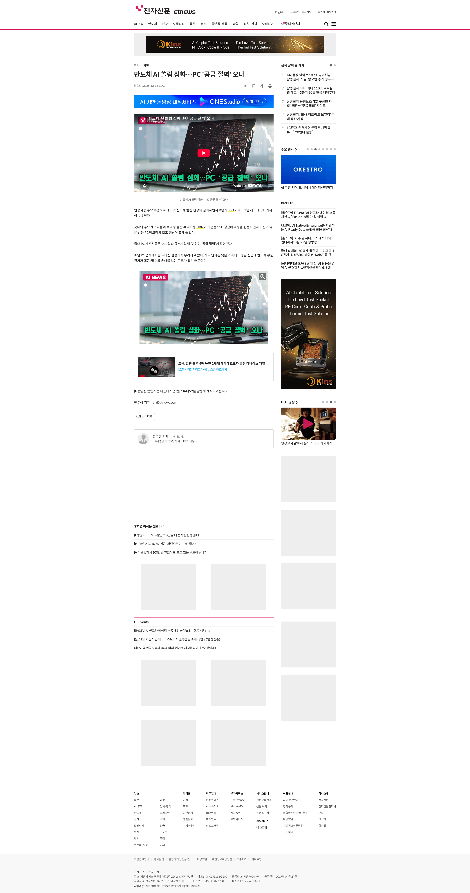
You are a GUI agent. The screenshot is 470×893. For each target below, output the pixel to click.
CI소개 (322, 819)
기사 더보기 (176, 436)
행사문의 (288, 806)
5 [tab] (323, 149)
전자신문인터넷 (327, 806)
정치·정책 (250, 24)
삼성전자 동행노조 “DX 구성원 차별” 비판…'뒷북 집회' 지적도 (309, 104)
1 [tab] (331, 65)
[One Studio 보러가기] (204, 102)
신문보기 (294, 12)
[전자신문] (166, 9)
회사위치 (324, 825)
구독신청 (306, 12)
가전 (146, 66)
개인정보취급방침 (293, 825)
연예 (185, 800)
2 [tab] (335, 65)
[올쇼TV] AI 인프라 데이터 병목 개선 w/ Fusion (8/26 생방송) (172, 631)
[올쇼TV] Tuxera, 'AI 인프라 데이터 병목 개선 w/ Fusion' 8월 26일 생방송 (308, 215)
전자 (165, 24)
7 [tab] (331, 149)
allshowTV (237, 806)
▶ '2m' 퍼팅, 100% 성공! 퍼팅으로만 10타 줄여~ (165, 544)
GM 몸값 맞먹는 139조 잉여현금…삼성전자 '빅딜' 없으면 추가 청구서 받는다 (310, 77)
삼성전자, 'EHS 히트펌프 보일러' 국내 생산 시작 (311, 117)
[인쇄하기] (270, 86)
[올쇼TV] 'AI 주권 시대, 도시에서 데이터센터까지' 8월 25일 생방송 (308, 240)
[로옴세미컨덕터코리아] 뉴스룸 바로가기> (203, 370)
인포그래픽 (212, 825)
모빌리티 (179, 24)
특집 (162, 838)
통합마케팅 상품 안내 (295, 813)
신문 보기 (261, 806)
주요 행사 (289, 149)
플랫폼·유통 (220, 24)
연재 (162, 845)
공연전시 (188, 813)
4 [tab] (319, 149)
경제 (203, 24)
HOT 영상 (289, 402)
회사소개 (154, 872)
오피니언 (268, 24)
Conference (238, 800)
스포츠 (163, 832)
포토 (185, 806)
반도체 (152, 24)
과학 (235, 24)
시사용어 (236, 813)
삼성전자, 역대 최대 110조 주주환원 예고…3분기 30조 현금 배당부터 (311, 90)
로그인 (321, 12)
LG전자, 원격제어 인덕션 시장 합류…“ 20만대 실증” (309, 130)
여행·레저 (188, 825)
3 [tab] (315, 149)
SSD (231, 210)
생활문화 (188, 819)
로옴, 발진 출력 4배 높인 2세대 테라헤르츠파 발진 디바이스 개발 (221, 364)
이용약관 (288, 819)
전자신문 (324, 800)
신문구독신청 (263, 800)
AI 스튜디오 (145, 416)
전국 (162, 825)
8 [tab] (335, 149)
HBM (200, 227)
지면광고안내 (290, 800)
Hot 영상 (211, 813)
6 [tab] (327, 149)
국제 (162, 819)
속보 (136, 800)
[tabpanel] (308, 104)
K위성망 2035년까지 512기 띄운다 (175, 441)
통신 (192, 24)
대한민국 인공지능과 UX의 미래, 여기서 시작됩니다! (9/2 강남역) (175, 648)
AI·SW (138, 24)
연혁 (321, 813)
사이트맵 (257, 859)
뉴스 (136, 793)
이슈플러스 (212, 800)
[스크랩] (254, 86)
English (279, 12)
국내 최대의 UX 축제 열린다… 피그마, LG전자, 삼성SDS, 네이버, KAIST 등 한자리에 (308, 255)
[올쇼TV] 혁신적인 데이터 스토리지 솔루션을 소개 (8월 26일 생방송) (177, 639)
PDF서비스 (237, 819)
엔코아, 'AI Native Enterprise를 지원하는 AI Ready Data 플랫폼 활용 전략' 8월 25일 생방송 (308, 230)
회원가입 (331, 12)
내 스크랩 (261, 827)
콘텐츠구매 (262, 813)
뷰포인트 (211, 819)
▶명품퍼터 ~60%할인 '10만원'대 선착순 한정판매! (166, 535)
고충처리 (288, 832)
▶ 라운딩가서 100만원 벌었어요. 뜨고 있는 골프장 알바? (170, 552)
